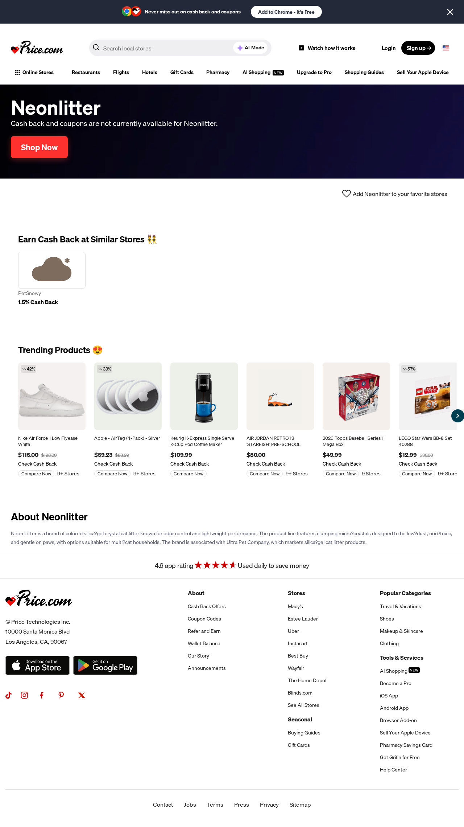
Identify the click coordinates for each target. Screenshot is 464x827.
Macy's (295, 606)
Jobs (190, 804)
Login (389, 48)
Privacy (269, 804)
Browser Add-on (398, 720)
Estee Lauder (303, 619)
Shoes (387, 619)
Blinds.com (300, 693)
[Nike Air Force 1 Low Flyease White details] (52, 396)
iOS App (389, 696)
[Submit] (96, 49)
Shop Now (39, 147)
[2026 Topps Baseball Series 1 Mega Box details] (356, 396)
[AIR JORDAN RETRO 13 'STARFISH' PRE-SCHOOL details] (280, 396)
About (196, 593)
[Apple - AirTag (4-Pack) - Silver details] (128, 396)
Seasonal (300, 719)
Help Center (393, 770)
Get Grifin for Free (400, 757)
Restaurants (86, 72)
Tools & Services (401, 657)
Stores (296, 593)
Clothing (389, 643)
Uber (293, 631)
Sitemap (300, 804)
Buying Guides (304, 733)
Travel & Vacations (400, 606)
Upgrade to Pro (314, 72)
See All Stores (303, 705)
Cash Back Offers (207, 606)
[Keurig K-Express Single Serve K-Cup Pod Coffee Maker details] (204, 396)
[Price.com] (38, 614)
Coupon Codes (204, 619)
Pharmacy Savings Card (406, 745)
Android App (394, 708)
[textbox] (446, 48)
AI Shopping (257, 72)
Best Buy (298, 656)
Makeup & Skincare (401, 631)
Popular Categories (405, 593)
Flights (121, 72)
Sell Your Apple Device (423, 72)
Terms (215, 804)
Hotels (149, 72)
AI (254, 48)
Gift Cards (182, 72)
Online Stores (38, 72)
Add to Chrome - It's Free (286, 12)
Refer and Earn (204, 631)
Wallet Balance (204, 643)
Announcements (207, 668)
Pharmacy (217, 72)
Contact (163, 804)
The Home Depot (307, 680)
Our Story (198, 656)
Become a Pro (395, 683)
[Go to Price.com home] (37, 48)
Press (241, 804)
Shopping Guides (364, 72)
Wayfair (296, 668)
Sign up (416, 48)
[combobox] (180, 48)
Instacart (298, 643)
